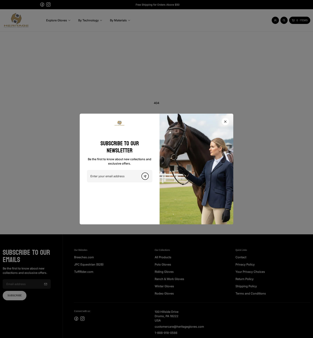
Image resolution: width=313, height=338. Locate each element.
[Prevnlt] (145, 176)
